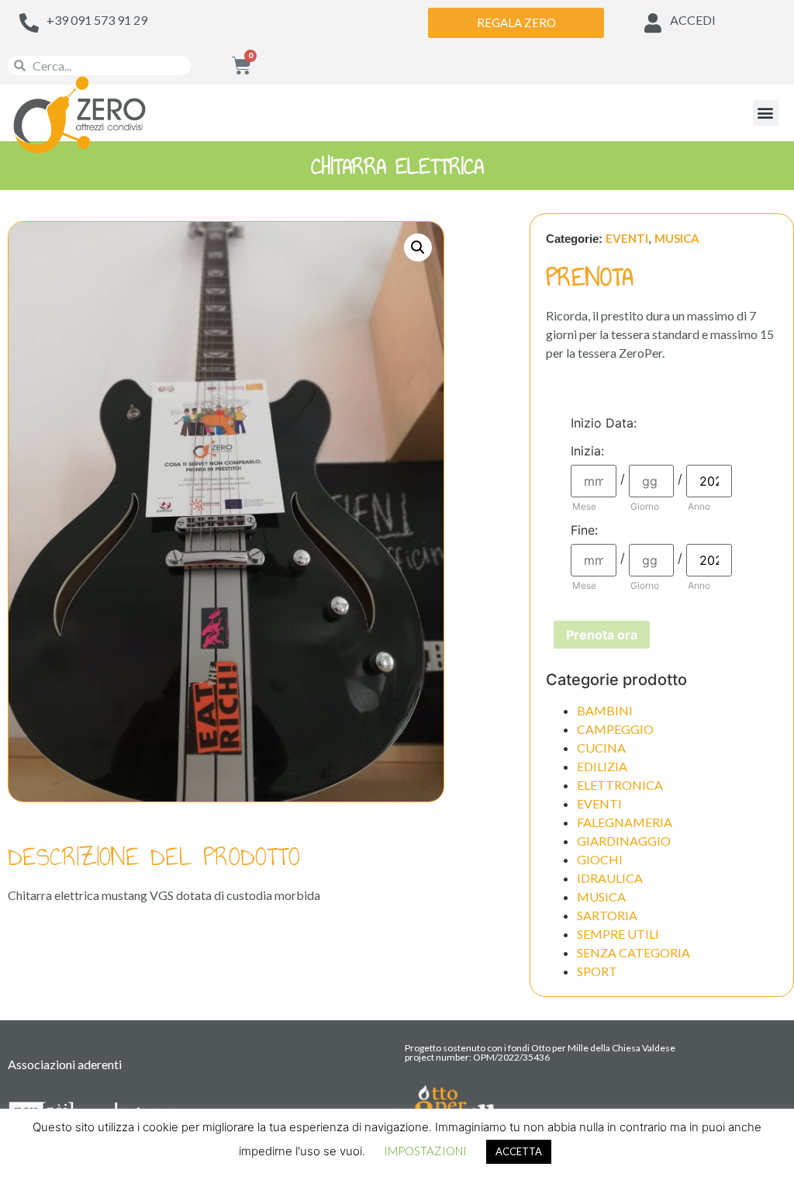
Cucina (601, 747)
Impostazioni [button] (425, 1151)
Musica (676, 238)
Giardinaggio (624, 840)
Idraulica (610, 878)
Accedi (693, 19)
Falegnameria (624, 822)
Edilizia (602, 766)
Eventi (627, 238)
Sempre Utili (618, 933)
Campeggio (615, 729)
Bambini (605, 710)
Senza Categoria (633, 952)
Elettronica (620, 784)
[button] (765, 113)
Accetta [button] (518, 1151)
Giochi (600, 859)
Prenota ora (601, 634)
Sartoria (607, 915)
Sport (597, 971)
